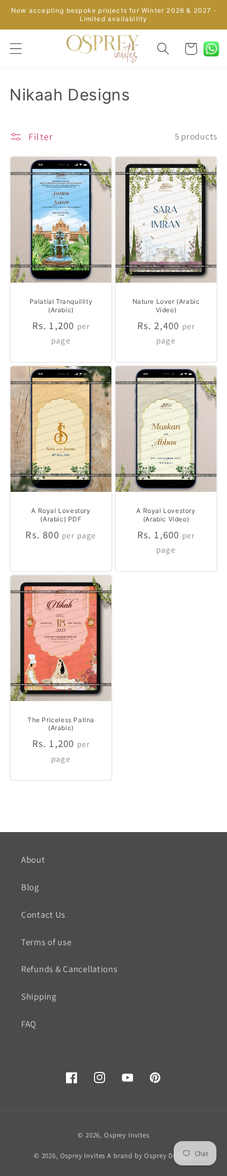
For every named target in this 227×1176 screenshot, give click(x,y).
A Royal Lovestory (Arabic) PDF (60, 515)
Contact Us (43, 914)
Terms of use (46, 942)
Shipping (38, 996)
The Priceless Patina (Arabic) (60, 724)
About (33, 859)
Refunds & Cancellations (69, 969)
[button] (16, 49)
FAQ (28, 1024)
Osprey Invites (126, 1135)
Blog (30, 887)
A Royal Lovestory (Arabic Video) (165, 515)
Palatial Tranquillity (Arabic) (61, 305)
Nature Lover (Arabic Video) (166, 305)
